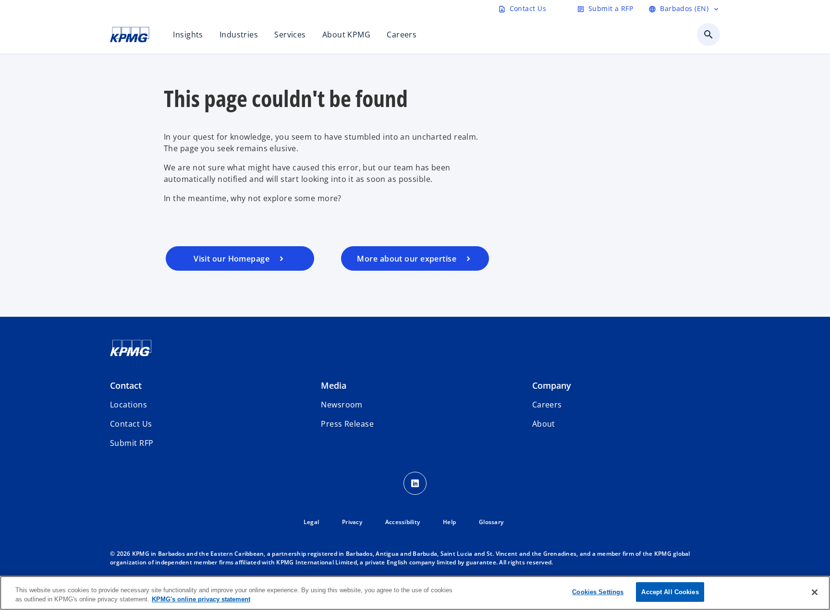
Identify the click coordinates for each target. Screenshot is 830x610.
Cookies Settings (597, 592)
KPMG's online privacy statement (201, 599)
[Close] (814, 592)
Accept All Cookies (669, 592)
